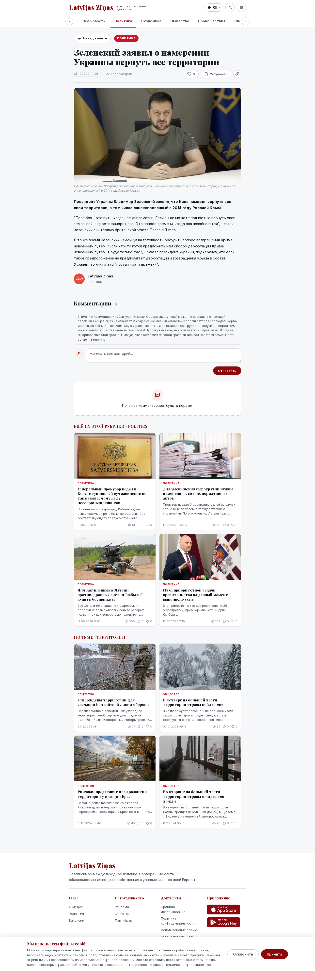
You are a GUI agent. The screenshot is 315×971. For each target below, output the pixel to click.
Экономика (151, 21)
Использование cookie (179, 930)
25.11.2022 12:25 (86, 74)
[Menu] (241, 7)
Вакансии (76, 920)
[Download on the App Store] (223, 909)
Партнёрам (124, 920)
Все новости (94, 21)
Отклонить (243, 954)
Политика (123, 21)
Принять (274, 954)
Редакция (76, 914)
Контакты (122, 914)
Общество (179, 21)
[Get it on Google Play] (223, 922)
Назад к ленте (95, 38)
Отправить (227, 371)
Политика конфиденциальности (178, 920)
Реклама (122, 907)
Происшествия (211, 21)
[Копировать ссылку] (237, 74)
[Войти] (230, 7)
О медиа (76, 907)
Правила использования (173, 909)
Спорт (240, 21)
